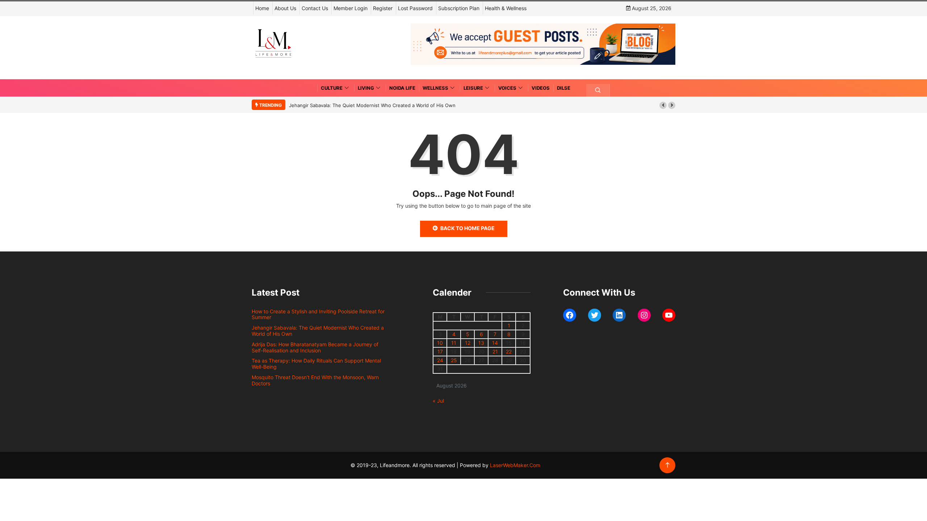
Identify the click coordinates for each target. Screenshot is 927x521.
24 (440, 360)
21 (495, 351)
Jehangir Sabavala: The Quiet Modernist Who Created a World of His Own (372, 105)
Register (383, 8)
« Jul (438, 401)
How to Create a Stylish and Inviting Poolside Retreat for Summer (318, 314)
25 (454, 360)
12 (467, 343)
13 (481, 343)
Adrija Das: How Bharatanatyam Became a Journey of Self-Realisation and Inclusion (315, 347)
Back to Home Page (467, 228)
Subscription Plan (458, 8)
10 (440, 343)
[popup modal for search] (598, 90)
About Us (285, 8)
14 (495, 343)
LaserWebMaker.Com (515, 465)
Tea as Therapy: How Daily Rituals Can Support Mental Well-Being (316, 363)
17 (440, 351)
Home (262, 8)
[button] (663, 105)
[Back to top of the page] (667, 465)
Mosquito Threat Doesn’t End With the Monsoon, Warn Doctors (315, 380)
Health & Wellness (506, 8)
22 (509, 351)
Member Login (351, 8)
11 (453, 343)
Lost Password (415, 8)
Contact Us (315, 8)
